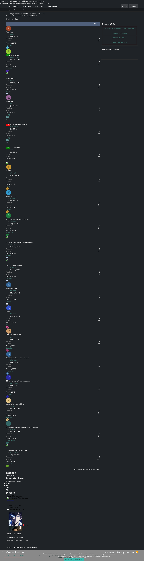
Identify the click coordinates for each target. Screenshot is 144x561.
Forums (16, 6)
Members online (14, 534)
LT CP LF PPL (15, 147)
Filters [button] (96, 24)
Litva (8, 311)
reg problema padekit (14, 265)
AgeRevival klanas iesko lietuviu (17, 358)
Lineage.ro (10, 475)
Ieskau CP (9, 101)
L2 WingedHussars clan (18, 124)
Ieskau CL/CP (11, 78)
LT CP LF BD (15, 55)
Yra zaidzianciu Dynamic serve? (17, 219)
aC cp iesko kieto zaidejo (15, 404)
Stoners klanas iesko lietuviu (16, 450)
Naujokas (9, 32)
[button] (32, 6)
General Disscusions (119, 38)
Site (9, 6)
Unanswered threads (21, 10)
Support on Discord (119, 33)
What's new (26, 6)
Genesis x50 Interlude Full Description (119, 29)
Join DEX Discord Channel (14, 555)
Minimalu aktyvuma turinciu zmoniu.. (19, 242)
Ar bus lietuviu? (11, 288)
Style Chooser (52, 6)
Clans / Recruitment (119, 42)
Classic (8, 171)
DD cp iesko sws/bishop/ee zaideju (18, 381)
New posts (9, 10)
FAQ (42, 6)
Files (36, 6)
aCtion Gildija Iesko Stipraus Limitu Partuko (22, 427)
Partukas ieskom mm (14, 335)
